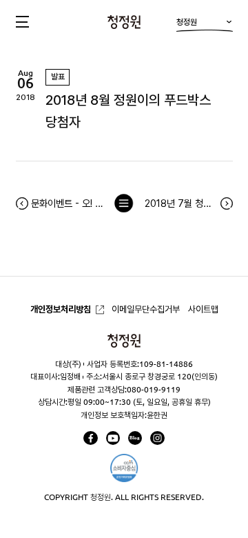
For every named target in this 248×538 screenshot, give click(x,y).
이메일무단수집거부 (146, 309)
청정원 (186, 21)
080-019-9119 (153, 389)
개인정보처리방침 (60, 309)
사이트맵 (203, 309)
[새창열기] (90, 438)
